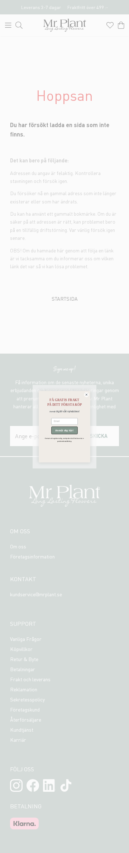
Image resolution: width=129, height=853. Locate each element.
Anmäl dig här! (64, 430)
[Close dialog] (86, 394)
